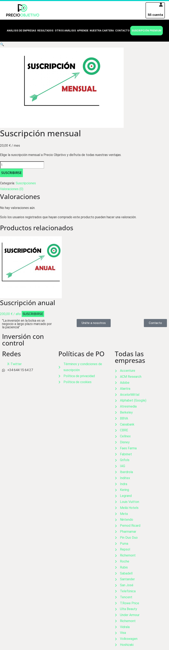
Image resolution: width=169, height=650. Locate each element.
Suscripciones (26, 183)
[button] (2, 44)
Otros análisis (65, 30)
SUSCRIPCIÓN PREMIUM (146, 30)
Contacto (122, 30)
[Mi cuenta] (161, 5)
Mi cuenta (155, 15)
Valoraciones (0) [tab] (11, 189)
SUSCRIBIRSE (11, 172)
